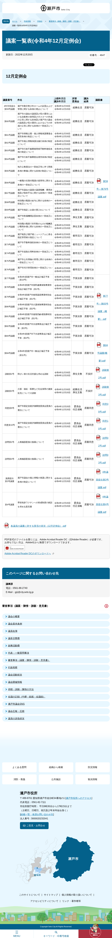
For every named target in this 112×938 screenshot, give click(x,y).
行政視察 (12, 667)
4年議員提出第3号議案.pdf (102, 480)
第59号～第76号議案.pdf (102, 189)
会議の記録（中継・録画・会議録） (26, 696)
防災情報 (92, 767)
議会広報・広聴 (16, 711)
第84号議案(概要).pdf (102, 353)
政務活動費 (14, 645)
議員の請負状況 (16, 718)
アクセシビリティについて (44, 901)
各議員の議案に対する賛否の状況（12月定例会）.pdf (38, 526)
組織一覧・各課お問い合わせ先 (37, 814)
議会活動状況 (15, 675)
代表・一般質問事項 (18, 653)
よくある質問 (19, 767)
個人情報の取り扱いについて (77, 895)
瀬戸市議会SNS (16, 704)
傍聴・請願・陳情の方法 (21, 689)
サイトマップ (51, 895)
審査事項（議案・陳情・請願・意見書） (64, 21)
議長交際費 (14, 638)
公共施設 (56, 779)
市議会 (39, 21)
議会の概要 (14, 616)
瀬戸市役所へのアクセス (79, 798)
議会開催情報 (15, 682)
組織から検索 (56, 767)
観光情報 (92, 779)
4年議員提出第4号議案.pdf (102, 504)
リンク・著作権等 (71, 901)
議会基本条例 (15, 624)
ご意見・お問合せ (35, 825)
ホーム (14, 21)
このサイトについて (29, 895)
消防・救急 (19, 779)
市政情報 (27, 21)
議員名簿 (12, 631)
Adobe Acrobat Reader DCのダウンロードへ (28, 553)
